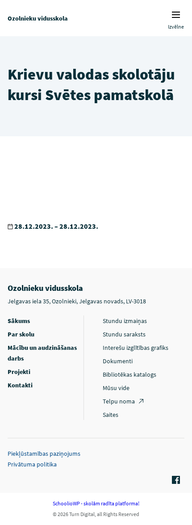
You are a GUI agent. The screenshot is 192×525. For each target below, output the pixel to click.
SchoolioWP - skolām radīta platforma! (96, 503)
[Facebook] (174, 480)
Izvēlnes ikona (175, 14)
